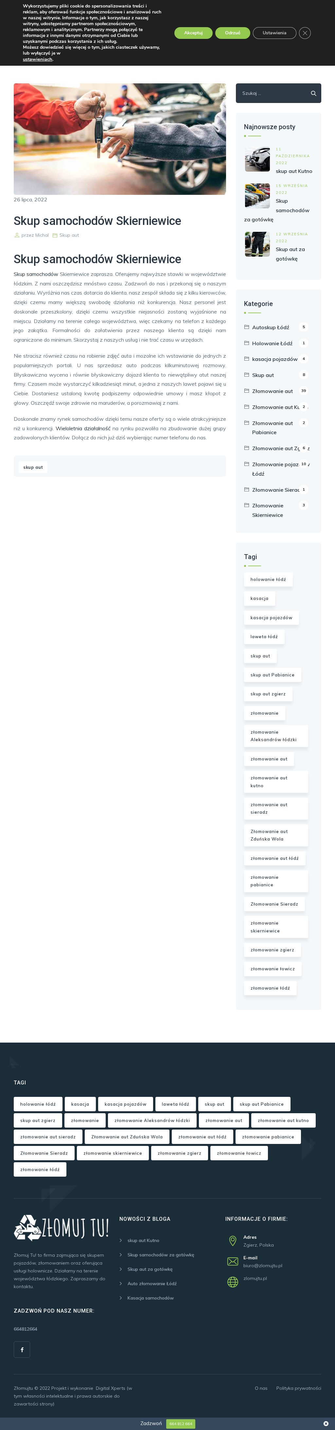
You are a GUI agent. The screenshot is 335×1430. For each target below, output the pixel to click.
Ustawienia (275, 33)
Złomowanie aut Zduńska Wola (269, 835)
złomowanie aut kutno (269, 781)
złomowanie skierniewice (265, 926)
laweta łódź (264, 636)
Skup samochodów (36, 274)
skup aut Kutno (294, 171)
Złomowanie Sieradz (278, 489)
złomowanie (265, 713)
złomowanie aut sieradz (269, 808)
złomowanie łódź (270, 988)
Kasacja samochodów (151, 1298)
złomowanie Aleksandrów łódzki (274, 735)
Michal (42, 235)
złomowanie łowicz (273, 968)
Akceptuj (193, 33)
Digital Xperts (110, 1388)
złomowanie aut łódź (275, 858)
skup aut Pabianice (273, 674)
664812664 (25, 1329)
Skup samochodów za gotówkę (276, 210)
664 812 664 (180, 1423)
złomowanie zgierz (272, 949)
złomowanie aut (269, 758)
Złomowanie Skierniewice (278, 510)
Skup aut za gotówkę (150, 1269)
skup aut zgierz (268, 693)
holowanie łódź (268, 579)
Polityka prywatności (298, 1388)
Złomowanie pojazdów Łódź (281, 469)
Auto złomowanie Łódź (152, 1283)
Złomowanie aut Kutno (280, 407)
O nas (261, 1388)
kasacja (260, 598)
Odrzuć (232, 33)
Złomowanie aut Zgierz (281, 448)
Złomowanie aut (279, 391)
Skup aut (69, 235)
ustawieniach (37, 59)
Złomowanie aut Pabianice (278, 428)
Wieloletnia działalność (83, 428)
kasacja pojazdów (278, 359)
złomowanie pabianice (265, 881)
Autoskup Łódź (278, 327)
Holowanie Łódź (278, 343)
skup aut (33, 467)
